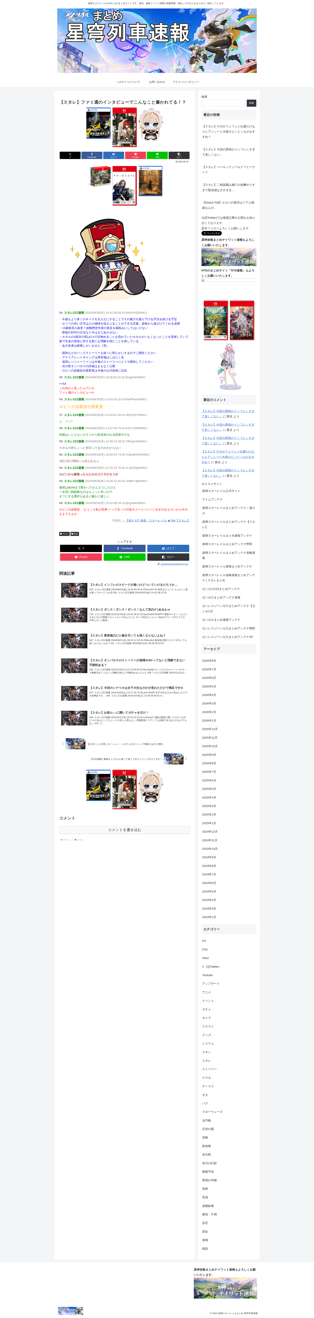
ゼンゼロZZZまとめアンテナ (221, 589)
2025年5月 (209, 789)
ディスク (208, 1086)
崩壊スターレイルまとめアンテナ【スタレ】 (228, 524)
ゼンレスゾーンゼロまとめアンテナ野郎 (228, 628)
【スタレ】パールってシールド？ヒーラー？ (228, 169)
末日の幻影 (209, 1163)
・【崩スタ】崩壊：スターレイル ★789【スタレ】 (156, 520)
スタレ (66, 534)
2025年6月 (209, 780)
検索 (204, 96)
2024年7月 (209, 874)
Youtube (207, 975)
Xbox (205, 958)
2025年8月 (209, 763)
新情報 (206, 1146)
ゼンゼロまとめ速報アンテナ (221, 619)
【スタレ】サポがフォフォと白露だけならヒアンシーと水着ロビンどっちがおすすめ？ (228, 132)
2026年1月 (209, 720)
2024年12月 (210, 831)
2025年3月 (209, 806)
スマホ (206, 1077)
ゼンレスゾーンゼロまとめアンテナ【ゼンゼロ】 (228, 608)
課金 (205, 1231)
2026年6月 (209, 677)
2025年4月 (209, 797)
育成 (205, 1197)
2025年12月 (210, 729)
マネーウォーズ (212, 1111)
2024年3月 (209, 908)
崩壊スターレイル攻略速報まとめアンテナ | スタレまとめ (228, 577)
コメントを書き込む (124, 830)
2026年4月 (209, 695)
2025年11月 (210, 737)
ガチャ (206, 1009)
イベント (208, 1000)
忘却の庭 (208, 1129)
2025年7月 (209, 771)
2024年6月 (209, 883)
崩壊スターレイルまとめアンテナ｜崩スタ (228, 510)
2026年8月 (209, 660)
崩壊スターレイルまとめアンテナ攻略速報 (228, 555)
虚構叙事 (208, 1206)
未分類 (206, 1154)
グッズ (206, 1035)
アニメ (206, 992)
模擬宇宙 (208, 1171)
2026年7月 (209, 669)
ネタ (205, 1095)
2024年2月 (209, 917)
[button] (179, 155)
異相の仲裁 (209, 1180)
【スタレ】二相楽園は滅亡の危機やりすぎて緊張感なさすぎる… (228, 187)
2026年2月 (209, 712)
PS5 (205, 949)
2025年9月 (209, 754)
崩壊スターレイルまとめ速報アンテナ (227, 535)
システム (208, 1043)
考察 (205, 1188)
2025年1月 (209, 823)
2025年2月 (209, 814)
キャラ (206, 1018)
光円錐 (206, 1120)
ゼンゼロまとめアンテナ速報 (221, 597)
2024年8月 (209, 866)
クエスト (208, 1026)
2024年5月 (209, 891)
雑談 (205, 1248)
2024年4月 (209, 900)
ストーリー (209, 1069)
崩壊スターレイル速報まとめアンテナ (227, 566)
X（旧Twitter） (212, 966)
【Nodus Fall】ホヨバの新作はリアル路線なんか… (228, 205)
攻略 (205, 1137)
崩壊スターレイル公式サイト (221, 491)
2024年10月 (210, 848)
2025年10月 (210, 746)
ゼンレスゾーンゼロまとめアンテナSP (227, 637)
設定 (76, 534)
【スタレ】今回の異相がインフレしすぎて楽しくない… (228, 152)
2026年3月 (209, 703)
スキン (206, 1052)
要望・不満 (209, 1214)
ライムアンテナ (212, 499)
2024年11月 (210, 840)
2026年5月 (209, 686)
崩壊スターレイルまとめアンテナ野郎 (227, 544)
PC (204, 941)
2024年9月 (209, 857)
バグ (205, 1103)
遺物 (205, 1240)
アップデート (211, 983)
